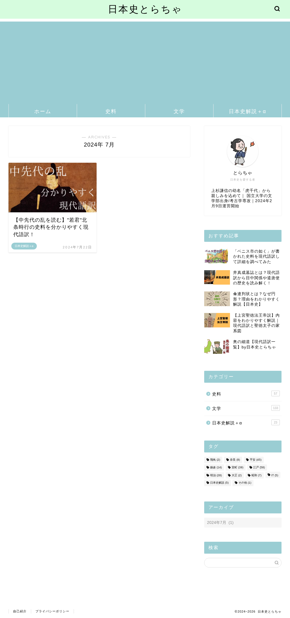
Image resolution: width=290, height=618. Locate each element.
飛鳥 (215, 460)
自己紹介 (20, 611)
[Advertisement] (145, 61)
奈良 (235, 460)
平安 (255, 460)
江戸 (259, 467)
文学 (179, 111)
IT (274, 475)
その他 (244, 482)
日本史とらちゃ (145, 9)
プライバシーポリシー (52, 611)
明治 (216, 475)
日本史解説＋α (247, 111)
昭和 (256, 475)
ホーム (42, 111)
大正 (237, 475)
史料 (111, 111)
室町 (237, 467)
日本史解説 (219, 482)
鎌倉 (216, 467)
